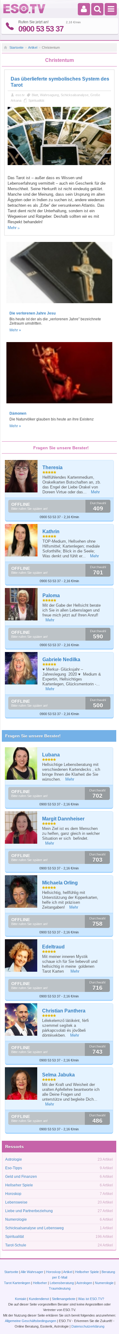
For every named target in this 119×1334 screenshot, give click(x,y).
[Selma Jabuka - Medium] (21, 1083)
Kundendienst (39, 1299)
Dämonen (17, 413)
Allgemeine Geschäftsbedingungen (30, 1321)
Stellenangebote (64, 1299)
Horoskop (13, 1194)
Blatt (35, 95)
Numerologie (16, 1219)
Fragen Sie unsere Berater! (33, 735)
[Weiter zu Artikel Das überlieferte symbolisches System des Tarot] (59, 164)
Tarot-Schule (15, 1245)
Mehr (12, 227)
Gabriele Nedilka (61, 659)
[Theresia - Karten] (21, 476)
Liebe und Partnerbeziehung (29, 1211)
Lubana (51, 754)
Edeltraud (53, 946)
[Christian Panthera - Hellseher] (21, 1019)
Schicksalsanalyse (74, 95)
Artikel (32, 47)
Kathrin (51, 531)
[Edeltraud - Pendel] (21, 955)
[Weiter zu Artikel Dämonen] (59, 405)
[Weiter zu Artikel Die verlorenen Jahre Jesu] (59, 305)
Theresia (52, 467)
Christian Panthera (63, 1010)
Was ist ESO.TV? (91, 1299)
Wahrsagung (49, 95)
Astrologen (84, 1283)
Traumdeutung (59, 1288)
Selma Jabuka (58, 1074)
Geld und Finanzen (21, 1176)
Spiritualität (36, 100)
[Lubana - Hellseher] (21, 763)
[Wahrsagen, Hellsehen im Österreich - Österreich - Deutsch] (24, 12)
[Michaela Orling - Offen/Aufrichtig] (21, 891)
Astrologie (13, 1159)
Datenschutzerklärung (87, 1326)
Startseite (16, 47)
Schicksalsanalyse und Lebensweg (34, 1228)
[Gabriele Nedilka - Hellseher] (21, 668)
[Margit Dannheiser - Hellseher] (21, 827)
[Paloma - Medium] (21, 604)
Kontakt (20, 1299)
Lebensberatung (62, 1283)
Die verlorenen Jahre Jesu (32, 313)
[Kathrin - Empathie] (21, 540)
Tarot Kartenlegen (17, 1283)
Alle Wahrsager (32, 1272)
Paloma (51, 595)
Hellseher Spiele (19, 1185)
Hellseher (40, 1283)
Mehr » (15, 330)
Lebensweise (16, 1202)
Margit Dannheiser (63, 818)
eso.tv (20, 95)
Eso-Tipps (13, 1168)
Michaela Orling (60, 882)
